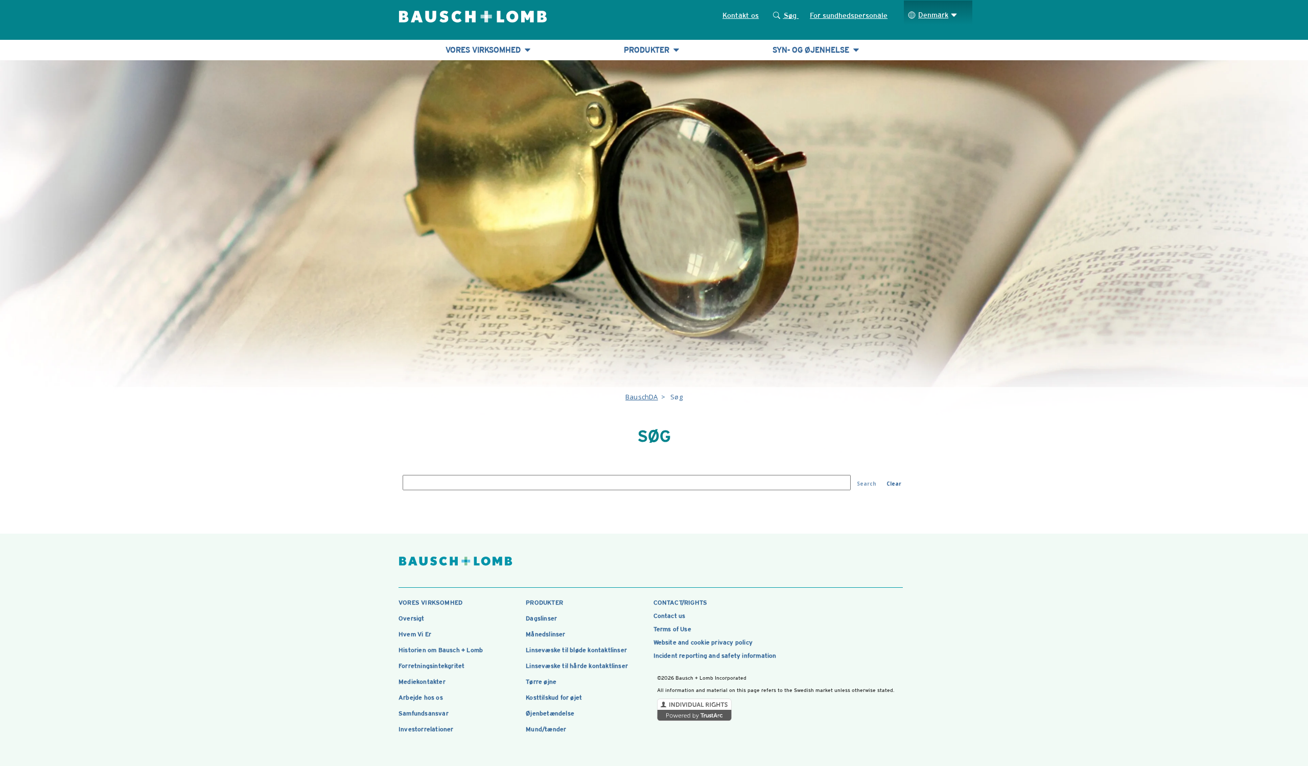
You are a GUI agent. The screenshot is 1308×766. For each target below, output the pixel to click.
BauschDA (641, 396)
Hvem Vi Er (415, 634)
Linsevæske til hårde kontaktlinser (577, 665)
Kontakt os (740, 15)
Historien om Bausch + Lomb (441, 650)
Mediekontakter (422, 681)
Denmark (933, 15)
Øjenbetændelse (550, 713)
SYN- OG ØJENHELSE (812, 49)
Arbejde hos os (421, 697)
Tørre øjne (541, 681)
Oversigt (412, 618)
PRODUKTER (647, 49)
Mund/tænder (546, 729)
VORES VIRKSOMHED (484, 49)
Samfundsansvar (424, 713)
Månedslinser (545, 634)
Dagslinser (541, 618)
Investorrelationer (426, 729)
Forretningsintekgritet (431, 665)
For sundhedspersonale (848, 15)
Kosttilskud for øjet (554, 697)
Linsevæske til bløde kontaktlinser (576, 650)
